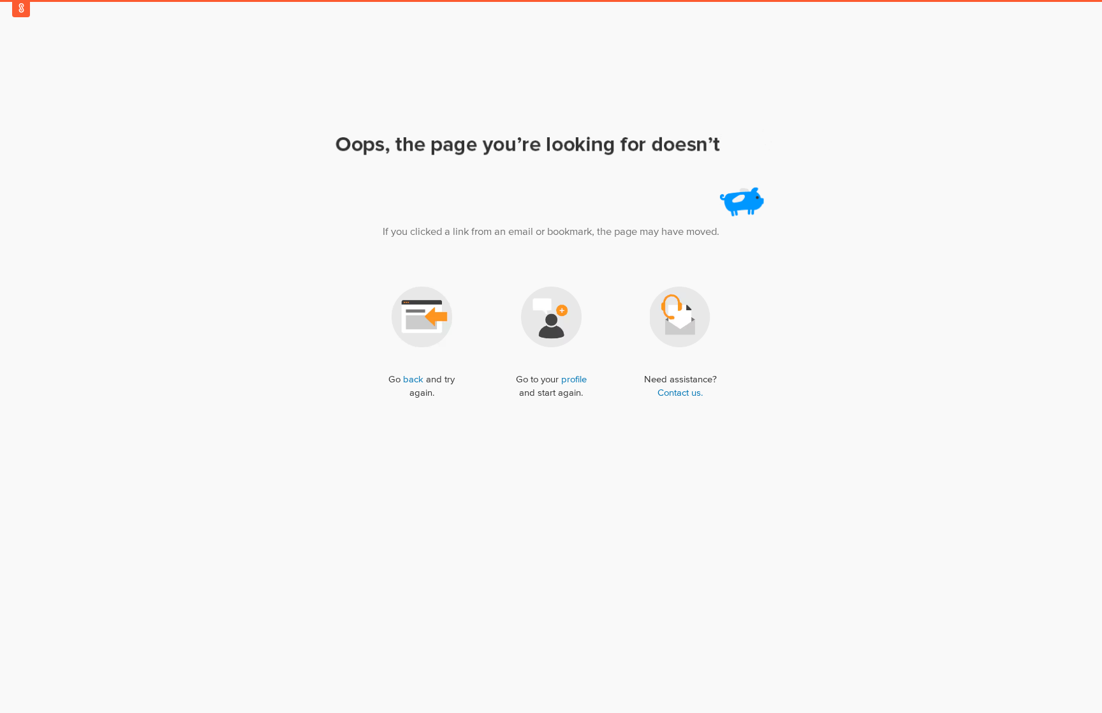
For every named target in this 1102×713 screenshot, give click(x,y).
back (413, 379)
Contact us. (680, 393)
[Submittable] (21, 8)
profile (574, 379)
